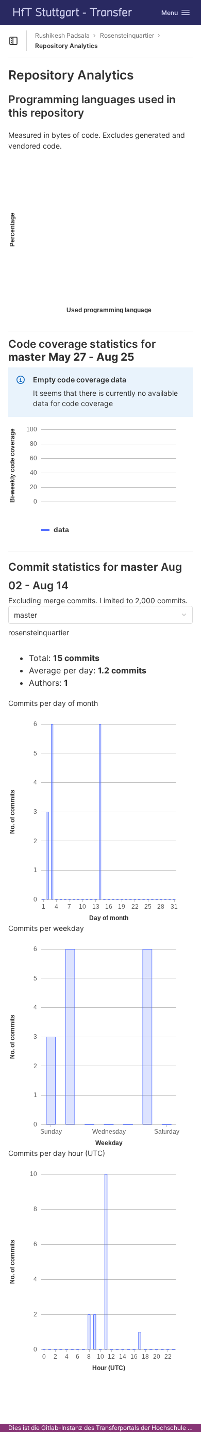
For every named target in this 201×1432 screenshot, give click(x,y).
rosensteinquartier (38, 632)
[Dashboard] (72, 12)
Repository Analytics (66, 46)
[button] (61, 529)
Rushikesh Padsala (62, 35)
